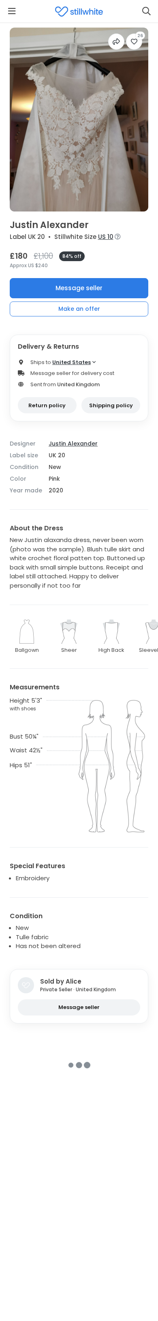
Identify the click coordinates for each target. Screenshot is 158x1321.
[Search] (146, 11)
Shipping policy (111, 405)
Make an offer (79, 309)
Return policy (47, 405)
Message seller (79, 288)
